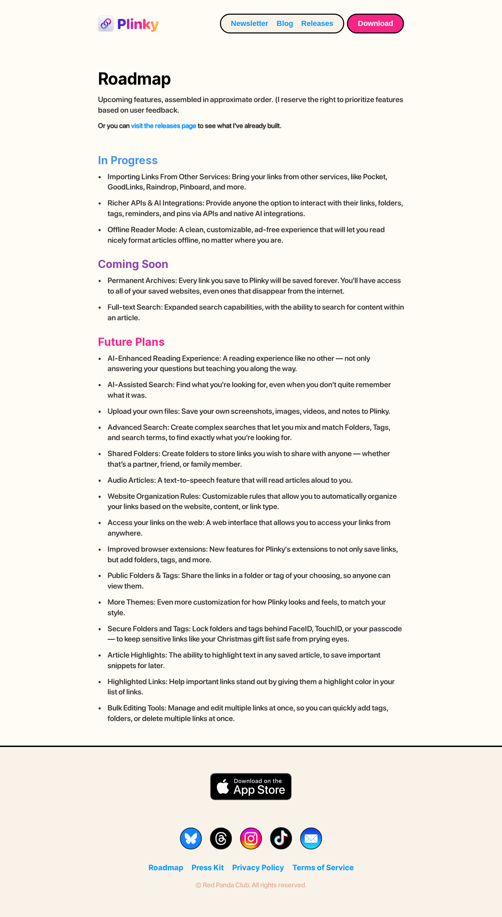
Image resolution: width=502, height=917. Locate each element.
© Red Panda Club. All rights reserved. (251, 885)
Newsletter (249, 23)
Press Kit (208, 867)
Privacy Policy (258, 867)
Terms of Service (323, 867)
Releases (317, 23)
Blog (285, 23)
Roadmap (166, 867)
